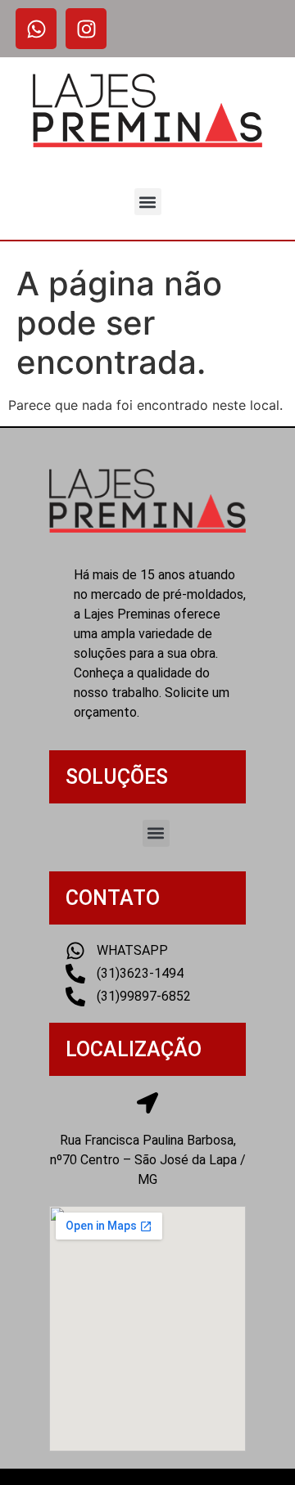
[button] (147, 201)
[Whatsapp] (36, 28)
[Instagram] (86, 28)
